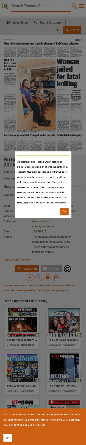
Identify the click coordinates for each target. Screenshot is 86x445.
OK (64, 211)
